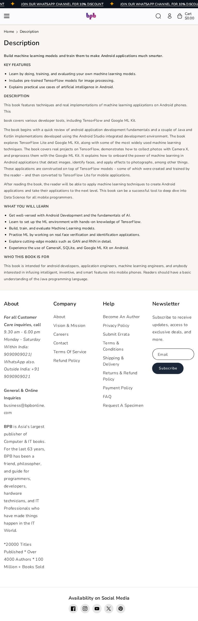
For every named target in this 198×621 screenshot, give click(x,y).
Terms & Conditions (113, 346)
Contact (60, 343)
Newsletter (165, 304)
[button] (8, 16)
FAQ (107, 397)
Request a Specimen (123, 405)
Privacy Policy (116, 325)
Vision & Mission (69, 325)
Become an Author (121, 317)
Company (64, 304)
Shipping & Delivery (113, 361)
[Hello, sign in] (169, 16)
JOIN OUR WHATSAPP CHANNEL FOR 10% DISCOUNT (62, 4)
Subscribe (168, 368)
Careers (61, 334)
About (11, 304)
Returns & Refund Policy (120, 376)
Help (108, 304)
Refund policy (66, 360)
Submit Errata (116, 334)
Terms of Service (70, 352)
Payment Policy (118, 388)
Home (9, 31)
